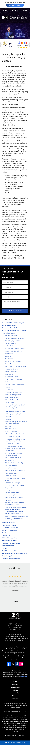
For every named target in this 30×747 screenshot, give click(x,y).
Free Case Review (8, 268)
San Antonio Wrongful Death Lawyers (14, 330)
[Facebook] (9, 664)
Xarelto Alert (10, 460)
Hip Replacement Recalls (13, 414)
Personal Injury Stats (11, 343)
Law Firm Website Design (15, 742)
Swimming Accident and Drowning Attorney (15, 479)
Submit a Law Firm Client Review (15, 607)
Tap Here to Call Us (15, 5)
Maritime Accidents (8, 546)
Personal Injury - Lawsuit (12, 341)
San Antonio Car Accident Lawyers (13, 323)
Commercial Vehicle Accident (11, 558)
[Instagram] (21, 664)
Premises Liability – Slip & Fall (13, 379)
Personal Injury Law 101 (12, 335)
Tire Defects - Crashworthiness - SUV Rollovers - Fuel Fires (16, 440)
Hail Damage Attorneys (9, 540)
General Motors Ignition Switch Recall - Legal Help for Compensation (15, 407)
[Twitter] (13, 664)
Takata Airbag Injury (12, 431)
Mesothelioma (9, 374)
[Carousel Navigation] (15, 595)
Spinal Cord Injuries (11, 473)
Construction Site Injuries (10, 528)
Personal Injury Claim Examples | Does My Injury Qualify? (15, 503)
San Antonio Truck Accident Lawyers (13, 328)
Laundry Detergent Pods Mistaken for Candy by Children (16, 422)
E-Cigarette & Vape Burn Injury (15, 463)
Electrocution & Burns (11, 369)
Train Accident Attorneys (12, 483)
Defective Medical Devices (14, 400)
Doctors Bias (8, 364)
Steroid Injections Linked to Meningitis (14, 553)
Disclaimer (15, 690)
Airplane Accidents (10, 346)
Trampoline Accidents (13, 443)
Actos (8, 387)
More (25, 10)
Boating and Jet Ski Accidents (13, 351)
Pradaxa (8, 426)
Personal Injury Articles (12, 492)
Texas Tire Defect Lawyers (14, 392)
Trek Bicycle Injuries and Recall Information (15, 449)
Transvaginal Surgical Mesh (14, 446)
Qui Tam (4, 548)
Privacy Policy (15, 693)
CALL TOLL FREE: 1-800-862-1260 (13, 66)
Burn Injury (8, 356)
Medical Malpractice (8, 522)
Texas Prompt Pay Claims (10, 556)
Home (5, 10)
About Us (15, 684)
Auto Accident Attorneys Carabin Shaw (14, 656)
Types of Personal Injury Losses (14, 485)
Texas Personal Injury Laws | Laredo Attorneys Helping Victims (16, 508)
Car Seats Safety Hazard (13, 395)
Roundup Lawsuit (11, 465)
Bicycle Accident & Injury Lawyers (15, 348)
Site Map (15, 696)
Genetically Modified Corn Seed (15, 411)
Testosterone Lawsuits (13, 436)
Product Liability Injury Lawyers (15, 384)
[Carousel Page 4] (17, 595)
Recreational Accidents (12, 468)
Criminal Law (6, 535)
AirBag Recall (10, 389)
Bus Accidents (9, 359)
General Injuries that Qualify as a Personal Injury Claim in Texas (14, 512)
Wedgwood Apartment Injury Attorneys (13, 489)
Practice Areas (7, 319)
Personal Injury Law (8, 333)
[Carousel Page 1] (10, 595)
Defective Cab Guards (12, 397)
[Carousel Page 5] (20, 595)
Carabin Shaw (20, 735)
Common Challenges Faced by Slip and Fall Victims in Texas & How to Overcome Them (16, 518)
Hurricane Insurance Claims (11, 543)
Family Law (5, 533)
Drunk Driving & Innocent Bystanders (16, 366)
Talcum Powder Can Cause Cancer (16, 434)
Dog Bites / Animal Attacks (13, 361)
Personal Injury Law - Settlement (14, 338)
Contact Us (15, 10)
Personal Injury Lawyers (12, 495)
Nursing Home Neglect (9, 525)
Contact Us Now (15, 311)
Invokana (9, 416)
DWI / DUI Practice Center (10, 538)
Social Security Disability (10, 551)
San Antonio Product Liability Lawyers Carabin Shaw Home (15, 18)
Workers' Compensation (9, 530)
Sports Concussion (10, 476)
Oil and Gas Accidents (11, 377)
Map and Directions (15, 634)
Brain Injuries (9, 353)
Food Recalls (10, 402)
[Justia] (17, 664)
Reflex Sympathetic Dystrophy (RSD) (15, 470)
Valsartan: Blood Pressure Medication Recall (14, 454)
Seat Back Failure (11, 429)
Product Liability (10, 382)
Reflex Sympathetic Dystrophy (14, 497)
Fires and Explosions (11, 371)
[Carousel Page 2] (12, 595)
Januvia (8, 419)
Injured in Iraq (9, 500)
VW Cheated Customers (13, 458)
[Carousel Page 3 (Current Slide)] (15, 595)
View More (15, 601)
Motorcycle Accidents (9, 325)
